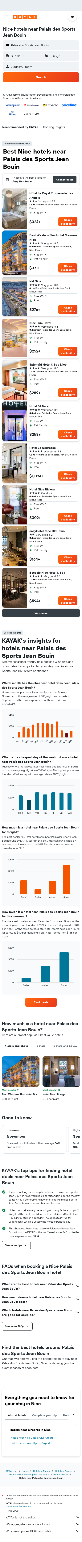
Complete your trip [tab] (44, 1415)
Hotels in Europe (42, 1471)
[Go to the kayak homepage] (25, 17)
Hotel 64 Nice (38, 406)
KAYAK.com (11, 1471)
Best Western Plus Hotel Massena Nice (53, 237)
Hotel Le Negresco (42, 448)
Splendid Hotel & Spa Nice (48, 364)
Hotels (25, 1471)
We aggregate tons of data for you (28, 1524)
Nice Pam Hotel (40, 323)
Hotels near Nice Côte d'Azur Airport (31, 1437)
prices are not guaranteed (19, 1506)
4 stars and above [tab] (16, 1046)
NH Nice (35, 281)
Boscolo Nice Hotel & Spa (47, 572)
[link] (41, 1002)
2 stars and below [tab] (65, 1046)
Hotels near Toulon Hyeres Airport (30, 1443)
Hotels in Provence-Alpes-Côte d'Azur (29, 1474)
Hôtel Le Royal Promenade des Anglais (51, 195)
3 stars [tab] (41, 1046)
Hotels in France (63, 1471)
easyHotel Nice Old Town (47, 531)
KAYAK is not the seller (20, 1517)
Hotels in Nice (60, 1474)
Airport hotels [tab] (17, 1415)
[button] (6, 17)
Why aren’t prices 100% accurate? (28, 1531)
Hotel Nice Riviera (42, 489)
